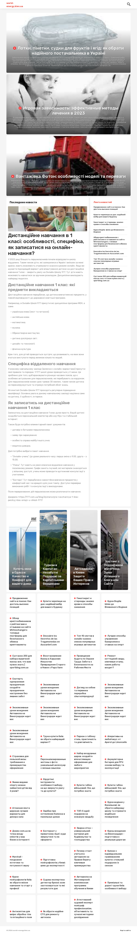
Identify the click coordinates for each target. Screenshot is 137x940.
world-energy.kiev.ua (14, 4)
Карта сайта (125, 930)
